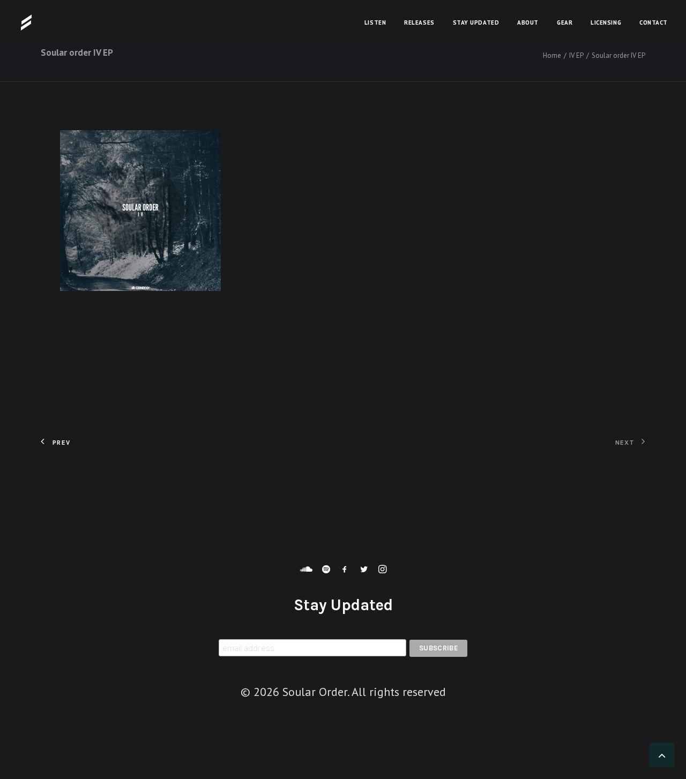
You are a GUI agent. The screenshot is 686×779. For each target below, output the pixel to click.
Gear (564, 22)
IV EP (576, 55)
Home (552, 55)
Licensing (606, 22)
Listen (375, 22)
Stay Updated (476, 22)
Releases (419, 22)
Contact (653, 22)
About (528, 22)
